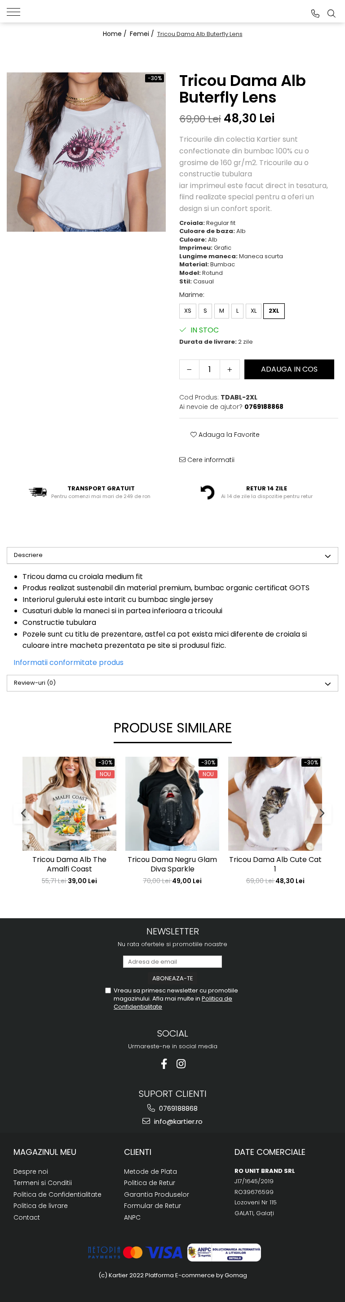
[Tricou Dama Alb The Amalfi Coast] (69, 804)
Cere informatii (210, 459)
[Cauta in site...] (331, 13)
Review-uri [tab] (35, 682)
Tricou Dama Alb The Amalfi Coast (69, 864)
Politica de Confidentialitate (57, 1194)
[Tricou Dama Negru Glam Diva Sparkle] (172, 804)
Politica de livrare (40, 1205)
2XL (274, 310)
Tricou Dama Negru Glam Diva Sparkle (172, 864)
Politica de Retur (149, 1182)
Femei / (143, 33)
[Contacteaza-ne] (315, 13)
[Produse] (17, 11)
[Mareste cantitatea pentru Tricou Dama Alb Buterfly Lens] (230, 369)
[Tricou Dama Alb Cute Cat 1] (275, 804)
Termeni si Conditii (42, 1182)
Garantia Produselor (156, 1194)
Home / (115, 33)
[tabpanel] (86, 152)
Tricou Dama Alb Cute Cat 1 (275, 864)
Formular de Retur (152, 1205)
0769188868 (177, 1108)
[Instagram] (181, 1064)
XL (254, 310)
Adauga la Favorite (228, 434)
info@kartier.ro (177, 1121)
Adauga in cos (289, 369)
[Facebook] (164, 1064)
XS (187, 310)
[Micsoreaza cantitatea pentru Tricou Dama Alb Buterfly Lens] (189, 369)
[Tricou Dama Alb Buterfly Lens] (86, 152)
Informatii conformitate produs (68, 662)
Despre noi (30, 1171)
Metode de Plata (150, 1171)
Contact (26, 1217)
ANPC (132, 1217)
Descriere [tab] (28, 555)
